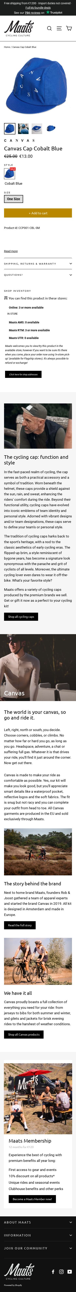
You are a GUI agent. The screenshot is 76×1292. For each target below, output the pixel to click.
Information (17, 1235)
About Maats (17, 1222)
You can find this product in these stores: (38, 298)
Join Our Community (26, 1248)
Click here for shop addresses (23, 374)
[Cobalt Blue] (9, 173)
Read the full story (20, 925)
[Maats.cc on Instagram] (61, 1271)
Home (7, 47)
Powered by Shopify (13, 1285)
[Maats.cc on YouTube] (69, 1271)
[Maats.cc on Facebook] (53, 1271)
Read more (11, 251)
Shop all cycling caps (21, 616)
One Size (13, 199)
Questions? (13, 274)
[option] (38, 87)
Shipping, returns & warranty (30, 263)
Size (7, 192)
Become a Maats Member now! (32, 1199)
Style (8, 164)
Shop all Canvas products (24, 1034)
